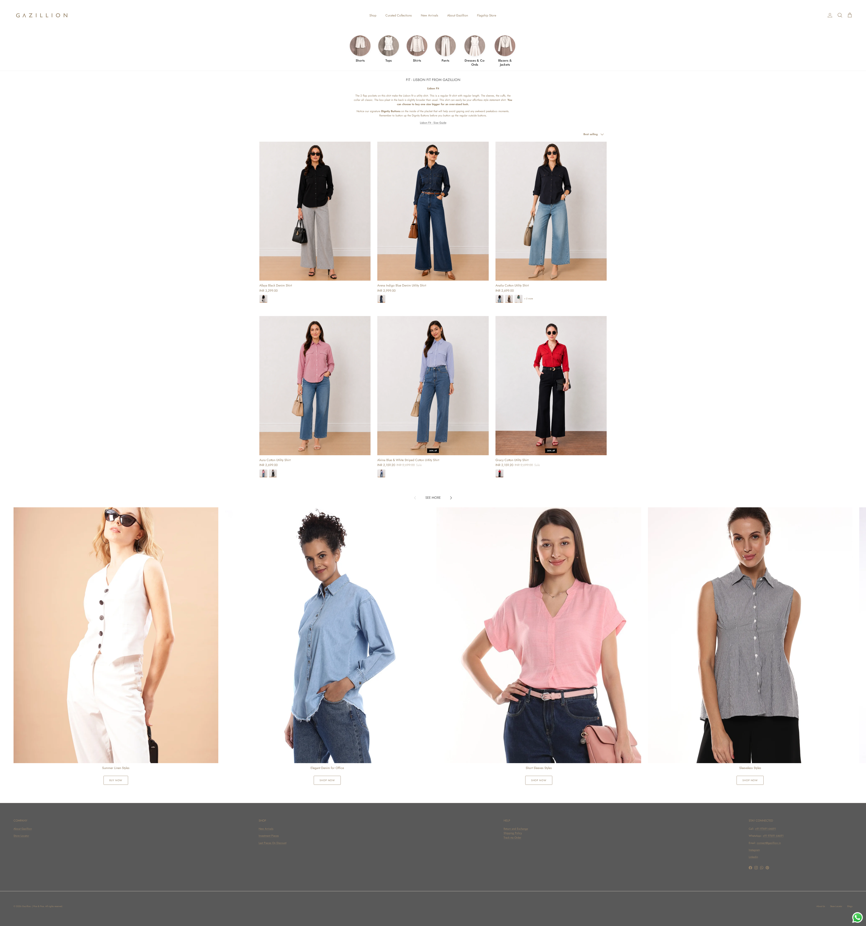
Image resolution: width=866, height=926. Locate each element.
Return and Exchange (516, 829)
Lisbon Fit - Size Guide (433, 123)
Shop (372, 15)
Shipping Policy (513, 833)
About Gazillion (457, 15)
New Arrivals (429, 15)
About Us (820, 906)
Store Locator (21, 836)
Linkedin (753, 857)
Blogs (849, 906)
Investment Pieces (269, 836)
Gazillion (26, 906)
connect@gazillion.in (769, 843)
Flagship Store (486, 15)
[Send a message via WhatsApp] (857, 917)
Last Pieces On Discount (272, 843)
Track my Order (512, 838)
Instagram (754, 850)
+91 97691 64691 (765, 829)
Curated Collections (398, 15)
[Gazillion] (42, 15)
